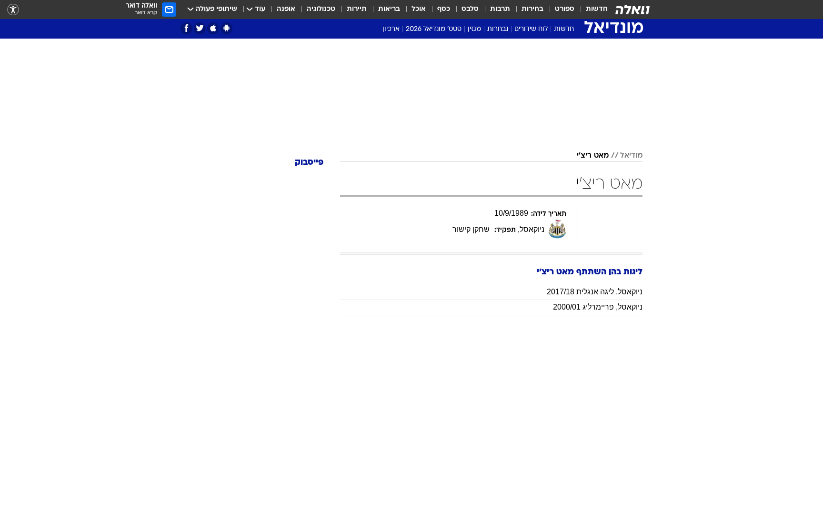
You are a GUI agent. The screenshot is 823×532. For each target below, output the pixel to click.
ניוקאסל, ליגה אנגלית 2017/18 (594, 292)
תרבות (500, 9)
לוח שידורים (531, 29)
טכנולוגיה (321, 9)
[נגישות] (13, 10)
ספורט (564, 9)
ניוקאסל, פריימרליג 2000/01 (597, 307)
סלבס (470, 9)
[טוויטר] (200, 28)
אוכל (419, 9)
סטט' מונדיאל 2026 (434, 29)
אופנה (286, 9)
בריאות (389, 9)
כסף (443, 9)
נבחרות (497, 29)
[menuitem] (591, 9)
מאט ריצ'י (593, 156)
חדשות (597, 9)
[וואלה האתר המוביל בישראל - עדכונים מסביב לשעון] (632, 9)
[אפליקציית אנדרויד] (226, 28)
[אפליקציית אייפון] (213, 28)
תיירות (357, 9)
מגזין (474, 29)
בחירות (532, 9)
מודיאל (631, 156)
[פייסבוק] (186, 28)
